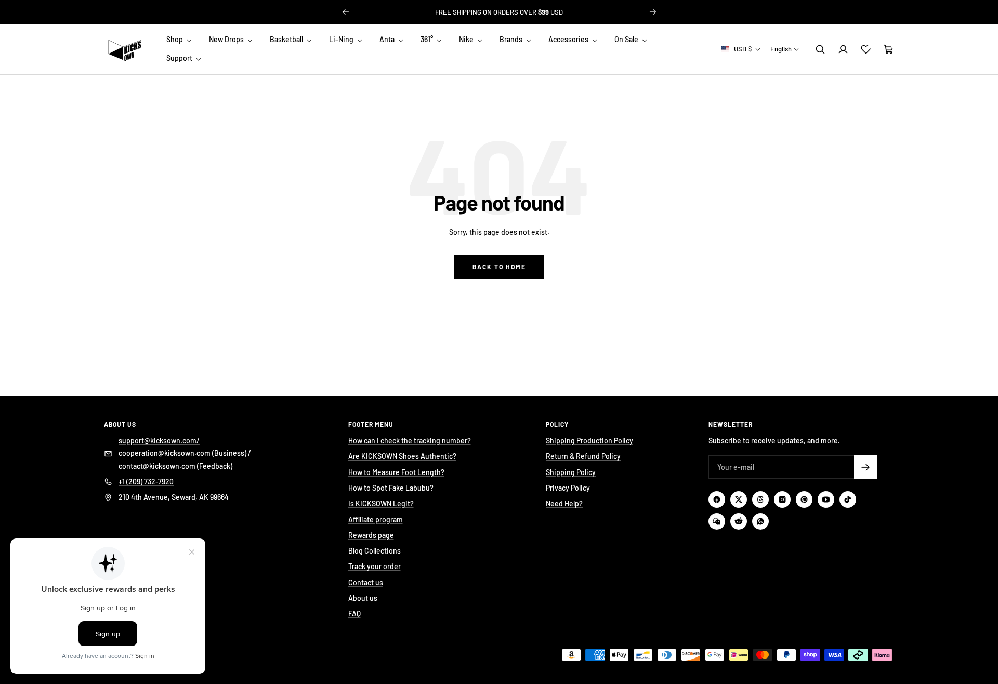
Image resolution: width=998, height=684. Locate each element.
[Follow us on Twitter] (738, 499)
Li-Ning (342, 39)
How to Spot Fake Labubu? (391, 487)
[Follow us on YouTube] (826, 499)
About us (362, 598)
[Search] (820, 49)
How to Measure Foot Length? (396, 472)
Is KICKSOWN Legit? (381, 503)
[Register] (865, 467)
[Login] (843, 49)
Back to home (499, 266)
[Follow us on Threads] (760, 499)
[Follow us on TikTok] (847, 499)
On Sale (627, 39)
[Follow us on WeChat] (716, 521)
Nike (467, 39)
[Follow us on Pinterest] (804, 499)
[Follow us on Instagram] (782, 499)
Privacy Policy (568, 487)
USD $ (742, 49)
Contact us (365, 582)
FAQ (354, 613)
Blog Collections (374, 550)
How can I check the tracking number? (409, 440)
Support (180, 58)
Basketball (287, 39)
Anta (387, 39)
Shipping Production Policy (589, 440)
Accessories (569, 39)
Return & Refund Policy (583, 456)
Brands (512, 39)
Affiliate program (375, 519)
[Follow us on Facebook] (716, 499)
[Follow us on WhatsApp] (760, 521)
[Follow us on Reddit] (738, 521)
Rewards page (371, 535)
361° (428, 39)
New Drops (227, 39)
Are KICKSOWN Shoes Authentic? (402, 456)
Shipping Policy (571, 472)
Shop (175, 39)
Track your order (374, 566)
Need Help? (564, 503)
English (781, 49)
